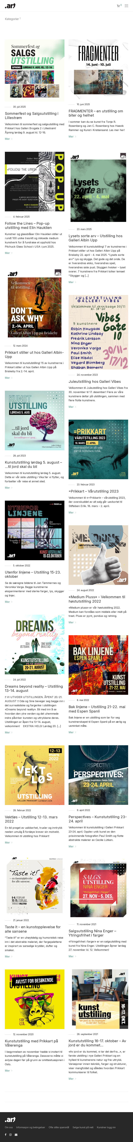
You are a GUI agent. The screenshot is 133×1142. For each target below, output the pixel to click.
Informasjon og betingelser (30, 1127)
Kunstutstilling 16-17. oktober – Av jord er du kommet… (97, 1043)
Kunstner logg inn (106, 1127)
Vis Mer (66, 1097)
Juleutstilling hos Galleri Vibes (95, 381)
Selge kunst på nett (83, 1127)
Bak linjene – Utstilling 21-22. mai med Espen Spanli (97, 709)
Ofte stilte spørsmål (59, 1127)
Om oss (9, 1127)
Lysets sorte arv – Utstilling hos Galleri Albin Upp (95, 238)
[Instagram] (10, 1134)
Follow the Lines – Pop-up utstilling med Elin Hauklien (28, 225)
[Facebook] (5, 1134)
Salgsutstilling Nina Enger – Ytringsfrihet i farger (92, 933)
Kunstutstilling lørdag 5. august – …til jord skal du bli (33, 464)
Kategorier (12, 19)
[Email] (16, 1134)
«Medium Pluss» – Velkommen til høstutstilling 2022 (97, 599)
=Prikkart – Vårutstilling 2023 (94, 491)
